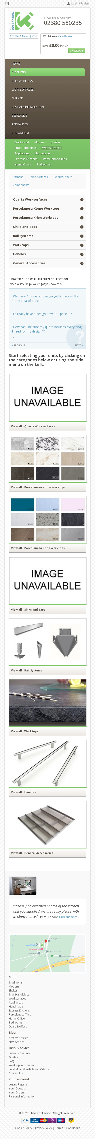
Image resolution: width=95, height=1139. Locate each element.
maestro (61, 1120)
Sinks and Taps (25, 227)
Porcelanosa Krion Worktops (35, 217)
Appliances (20, 124)
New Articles (16, 1042)
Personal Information (22, 1096)
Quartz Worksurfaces (30, 199)
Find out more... (69, 917)
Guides (13, 1057)
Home (16, 64)
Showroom (20, 133)
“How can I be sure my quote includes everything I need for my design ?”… (47, 329)
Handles (19, 254)
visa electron (34, 1120)
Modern (39, 142)
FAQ (11, 1061)
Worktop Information (22, 1065)
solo (52, 1120)
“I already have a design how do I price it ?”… (43, 314)
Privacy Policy (43, 1128)
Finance (17, 98)
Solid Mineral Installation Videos (29, 1069)
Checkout (77, 50)
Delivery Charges (19, 1053)
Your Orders (17, 1092)
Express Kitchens (26, 159)
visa (25, 1120)
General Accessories (29, 263)
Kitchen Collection (21, 21)
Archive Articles (18, 1038)
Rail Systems (23, 236)
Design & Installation (28, 107)
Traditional (22, 142)
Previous (19, 345)
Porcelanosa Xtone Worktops (36, 208)
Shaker (55, 142)
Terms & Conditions (67, 1128)
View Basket (65, 36)
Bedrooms (19, 115)
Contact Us (16, 1073)
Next (78, 345)
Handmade (42, 153)
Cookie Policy (23, 1128)
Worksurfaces (23, 90)
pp (71, 1120)
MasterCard (43, 1120)
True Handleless (26, 148)
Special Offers (22, 81)
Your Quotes (17, 1088)
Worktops (21, 245)
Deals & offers (18, 1026)
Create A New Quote (23, 36)
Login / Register (81, 3)
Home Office (23, 164)
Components (21, 185)
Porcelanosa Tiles (55, 159)
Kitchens (19, 72)
